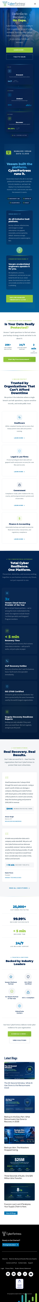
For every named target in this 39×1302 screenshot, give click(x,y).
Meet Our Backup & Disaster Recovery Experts (23, 1259)
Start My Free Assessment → (19, 359)
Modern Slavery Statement (23, 1268)
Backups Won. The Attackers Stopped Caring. (16, 1148)
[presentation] (19, 1070)
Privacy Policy (9, 1268)
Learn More (18, 438)
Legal (2, 1268)
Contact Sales (22, 1263)
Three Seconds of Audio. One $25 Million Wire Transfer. (18, 1176)
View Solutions (19, 1040)
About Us (5, 1259)
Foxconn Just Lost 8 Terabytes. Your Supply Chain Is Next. (17, 1205)
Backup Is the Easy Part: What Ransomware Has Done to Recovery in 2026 (17, 1119)
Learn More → (19, 50)
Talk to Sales (19, 57)
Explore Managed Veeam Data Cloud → (19, 299)
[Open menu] (35, 3)
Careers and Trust (11, 1263)
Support (30, 1263)
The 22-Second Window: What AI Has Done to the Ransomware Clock (18, 1085)
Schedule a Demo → (19, 1034)
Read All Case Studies (18, 888)
